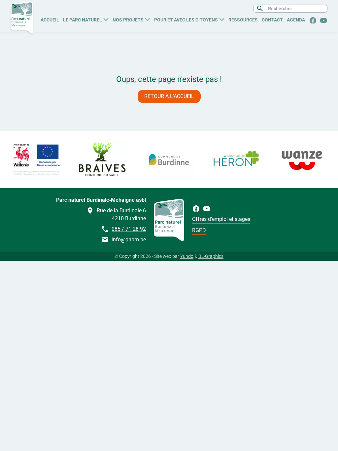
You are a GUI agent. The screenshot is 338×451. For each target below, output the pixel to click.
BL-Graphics (210, 256)
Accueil (50, 19)
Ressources (243, 19)
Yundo (186, 256)
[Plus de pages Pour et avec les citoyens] (221, 19)
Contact (272, 19)
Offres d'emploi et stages (221, 219)
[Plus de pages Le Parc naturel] (106, 19)
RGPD (199, 230)
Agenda (296, 19)
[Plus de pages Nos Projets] (147, 19)
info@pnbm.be (129, 239)
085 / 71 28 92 (129, 229)
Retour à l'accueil (169, 96)
